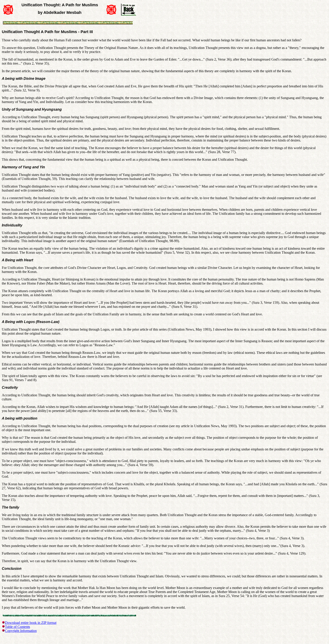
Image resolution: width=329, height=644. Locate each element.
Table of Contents (17, 627)
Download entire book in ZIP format (30, 623)
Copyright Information (21, 631)
